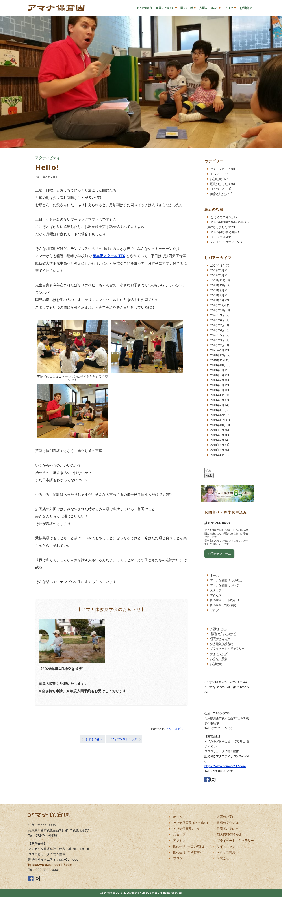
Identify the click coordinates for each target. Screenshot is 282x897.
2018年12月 (218, 415)
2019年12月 (218, 355)
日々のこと (217, 189)
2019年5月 (217, 390)
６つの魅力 (144, 8)
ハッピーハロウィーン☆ (227, 242)
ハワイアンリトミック (122, 739)
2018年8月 (217, 435)
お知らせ (216, 178)
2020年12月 (218, 305)
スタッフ (216, 590)
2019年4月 (217, 395)
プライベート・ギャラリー (227, 648)
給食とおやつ (218, 193)
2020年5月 (217, 335)
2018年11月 (217, 420)
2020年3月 (217, 340)
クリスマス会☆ (221, 237)
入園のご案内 (208, 8)
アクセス (216, 595)
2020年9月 (217, 315)
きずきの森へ (93, 739)
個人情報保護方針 (221, 643)
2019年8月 (217, 375)
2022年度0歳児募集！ (225, 232)
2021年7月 (217, 295)
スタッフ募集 (218, 658)
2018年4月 (217, 455)
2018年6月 (217, 445)
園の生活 (186, 8)
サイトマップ (218, 653)
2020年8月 (217, 320)
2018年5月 (217, 450)
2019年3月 (217, 400)
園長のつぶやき (220, 183)
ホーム (214, 575)
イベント (216, 174)
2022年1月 (217, 275)
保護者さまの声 (220, 638)
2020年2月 (217, 345)
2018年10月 (218, 425)
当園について (165, 8)
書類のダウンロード (223, 633)
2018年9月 (217, 430)
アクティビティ (176, 729)
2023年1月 (217, 270)
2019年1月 (217, 410)
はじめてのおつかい (224, 217)
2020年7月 (217, 325)
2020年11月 (218, 310)
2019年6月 (217, 385)
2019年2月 (217, 405)
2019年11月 (217, 360)
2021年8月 (217, 290)
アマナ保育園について (224, 585)
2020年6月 (217, 330)
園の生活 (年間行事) (223, 605)
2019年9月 (217, 370)
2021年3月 (217, 300)
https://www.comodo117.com (225, 766)
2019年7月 (217, 380)
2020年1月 (217, 350)
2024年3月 (217, 265)
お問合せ (246, 8)
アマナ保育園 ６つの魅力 (226, 580)
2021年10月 (218, 285)
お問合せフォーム (219, 553)
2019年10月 (218, 365)
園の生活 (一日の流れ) (224, 600)
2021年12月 (218, 280)
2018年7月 (217, 440)
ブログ (228, 8)
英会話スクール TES (109, 256)
